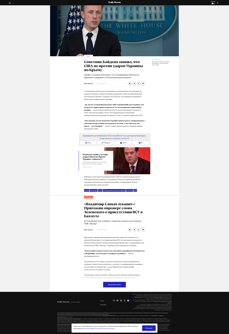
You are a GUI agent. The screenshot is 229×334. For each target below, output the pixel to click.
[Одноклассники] (124, 300)
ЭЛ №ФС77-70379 (158, 297)
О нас (102, 301)
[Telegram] (114, 300)
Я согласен (148, 328)
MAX (110, 136)
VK (128, 138)
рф (135, 190)
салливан (93, 190)
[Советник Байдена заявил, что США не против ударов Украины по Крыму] (129, 83)
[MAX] (128, 300)
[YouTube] (117, 300)
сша (100, 190)
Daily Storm (114, 2)
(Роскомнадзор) (138, 297)
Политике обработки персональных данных (99, 328)
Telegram (116, 138)
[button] (10, 3)
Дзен (123, 138)
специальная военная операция (114, 190)
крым (87, 190)
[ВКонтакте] (121, 300)
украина (129, 190)
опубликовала (90, 270)
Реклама (103, 304)
